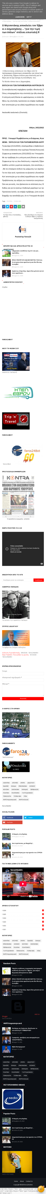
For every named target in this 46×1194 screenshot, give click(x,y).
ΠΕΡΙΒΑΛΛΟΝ (34, 789)
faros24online (28, 1185)
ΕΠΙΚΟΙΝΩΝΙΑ (23, 786)
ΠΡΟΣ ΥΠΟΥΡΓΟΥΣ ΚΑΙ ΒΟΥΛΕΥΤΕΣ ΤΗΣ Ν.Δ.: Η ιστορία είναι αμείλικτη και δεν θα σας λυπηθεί (27, 262)
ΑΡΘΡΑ (23, 783)
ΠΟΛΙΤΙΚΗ (9, 201)
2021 (23, 929)
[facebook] (12, 817)
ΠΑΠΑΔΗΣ (25, 789)
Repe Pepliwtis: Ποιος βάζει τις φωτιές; (15, 655)
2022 (23, 926)
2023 (23, 922)
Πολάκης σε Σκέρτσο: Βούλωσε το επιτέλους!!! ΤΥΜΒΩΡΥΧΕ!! (24, 1029)
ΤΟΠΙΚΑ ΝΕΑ (15, 19)
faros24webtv (6, 806)
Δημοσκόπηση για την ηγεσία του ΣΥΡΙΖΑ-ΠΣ (27, 854)
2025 (23, 914)
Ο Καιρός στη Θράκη (19, 834)
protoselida (26, 519)
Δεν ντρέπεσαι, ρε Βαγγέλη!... (23, 843)
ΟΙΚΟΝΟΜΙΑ (15, 789)
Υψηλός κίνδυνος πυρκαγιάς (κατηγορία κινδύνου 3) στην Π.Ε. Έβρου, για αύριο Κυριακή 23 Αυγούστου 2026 (27, 970)
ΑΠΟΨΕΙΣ (15, 783)
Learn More (19, 17)
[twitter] (34, 817)
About (22, 1181)
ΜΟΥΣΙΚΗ (6, 789)
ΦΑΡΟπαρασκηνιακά (9, 800)
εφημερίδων (20, 519)
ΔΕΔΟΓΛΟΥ (30, 783)
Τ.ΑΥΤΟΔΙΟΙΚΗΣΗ (27, 793)
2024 (23, 918)
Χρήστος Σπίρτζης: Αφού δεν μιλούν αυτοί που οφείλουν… (28, 272)
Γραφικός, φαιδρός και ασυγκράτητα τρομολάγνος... (25, 1039)
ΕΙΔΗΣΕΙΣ (6, 786)
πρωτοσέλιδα (12, 519)
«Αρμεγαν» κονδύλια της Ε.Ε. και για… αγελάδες (25, 252)
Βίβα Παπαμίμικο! (18, 1047)
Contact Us (29, 1181)
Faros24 (6, 37)
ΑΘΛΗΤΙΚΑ (6, 783)
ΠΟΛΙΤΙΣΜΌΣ (15, 793)
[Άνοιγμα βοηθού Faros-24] (41, 1189)
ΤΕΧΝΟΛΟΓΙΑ (7, 796)
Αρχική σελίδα (6, 19)
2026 (23, 910)
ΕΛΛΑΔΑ (13, 786)
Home (16, 1181)
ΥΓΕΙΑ (25, 796)
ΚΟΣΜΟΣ (32, 786)
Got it (29, 17)
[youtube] (12, 822)
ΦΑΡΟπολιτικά (23, 800)
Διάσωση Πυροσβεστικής (11, 653)
